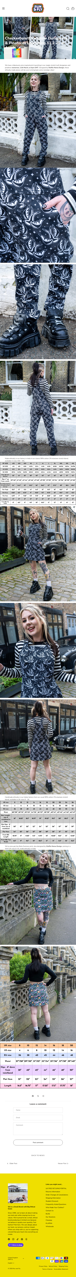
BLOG (48, 1214)
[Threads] (33, 1269)
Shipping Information (53, 1198)
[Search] (68, 9)
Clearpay (49, 1220)
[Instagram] (21, 1269)
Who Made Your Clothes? (55, 1207)
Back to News (38, 1155)
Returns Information (53, 1192)
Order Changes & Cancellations (57, 1195)
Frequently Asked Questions (56, 1204)
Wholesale (50, 1226)
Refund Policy (53, 1266)
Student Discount (52, 1201)
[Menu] (3, 8)
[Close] (44, 1237)
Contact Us (50, 1211)
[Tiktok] (25, 1269)
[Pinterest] (29, 1269)
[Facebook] (17, 1269)
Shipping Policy (63, 1266)
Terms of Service (47, 1269)
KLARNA (49, 1223)
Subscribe (24, 1263)
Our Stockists (50, 1217)
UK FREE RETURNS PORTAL (56, 1188)
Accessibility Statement (61, 1269)
